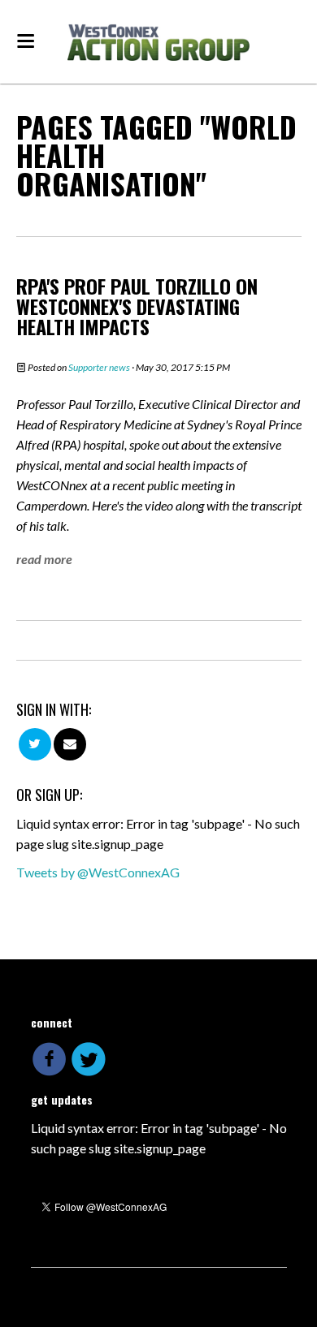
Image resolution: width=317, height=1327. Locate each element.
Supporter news (99, 367)
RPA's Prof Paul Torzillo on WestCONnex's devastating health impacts (137, 306)
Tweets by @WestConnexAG (98, 872)
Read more (44, 559)
